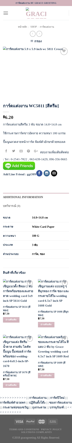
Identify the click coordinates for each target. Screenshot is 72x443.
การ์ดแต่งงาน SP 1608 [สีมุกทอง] (53, 313)
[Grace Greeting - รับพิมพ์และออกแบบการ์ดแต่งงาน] (36, 13)
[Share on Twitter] (14, 151)
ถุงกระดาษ (39, 407)
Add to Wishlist (62, 60)
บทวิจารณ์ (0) (11, 205)
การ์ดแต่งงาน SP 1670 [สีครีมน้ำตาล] (16, 374)
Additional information (23, 197)
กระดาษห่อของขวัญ (16, 407)
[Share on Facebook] (6, 151)
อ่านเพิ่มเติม (11, 320)
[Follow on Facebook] (39, 173)
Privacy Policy (51, 429)
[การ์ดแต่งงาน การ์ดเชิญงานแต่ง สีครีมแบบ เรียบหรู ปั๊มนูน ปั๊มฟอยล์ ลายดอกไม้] (36, 72)
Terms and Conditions (24, 429)
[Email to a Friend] (21, 151)
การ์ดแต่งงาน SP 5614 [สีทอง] (16, 309)
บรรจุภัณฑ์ (57, 407)
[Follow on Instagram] (47, 173)
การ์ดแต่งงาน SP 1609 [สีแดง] (51, 364)
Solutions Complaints (36, 432)
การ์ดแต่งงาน (47, 26)
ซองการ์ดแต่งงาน (60, 402)
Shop (33, 26)
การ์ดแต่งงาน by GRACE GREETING (36, 3)
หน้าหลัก (22, 26)
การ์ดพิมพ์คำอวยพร (12, 402)
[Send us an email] (54, 173)
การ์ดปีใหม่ (57, 397)
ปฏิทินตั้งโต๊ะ (37, 402)
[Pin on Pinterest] (28, 151)
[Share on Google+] (36, 151)
